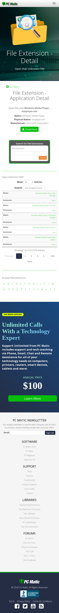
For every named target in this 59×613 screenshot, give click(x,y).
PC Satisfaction (29, 522)
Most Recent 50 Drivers (29, 518)
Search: (18, 187)
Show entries (29, 181)
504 (52, 256)
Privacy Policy (23, 601)
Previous (9, 256)
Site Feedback (29, 560)
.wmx (54, 244)
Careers (29, 493)
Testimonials (29, 480)
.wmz (54, 200)
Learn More (32, 398)
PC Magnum (29, 455)
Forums (29, 475)
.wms (54, 210)
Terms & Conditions (42, 601)
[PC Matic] (10, 3)
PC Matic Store (29, 446)
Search (43, 157)
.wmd (53, 222)
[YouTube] (33, 606)
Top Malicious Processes (29, 509)
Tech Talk (30, 551)
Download (31, 129)
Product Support (29, 484)
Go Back (14, 86)
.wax (54, 232)
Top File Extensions (29, 526)
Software (29, 442)
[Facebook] (17, 606)
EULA (11, 601)
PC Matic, (23, 587)
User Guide (29, 489)
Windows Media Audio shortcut (44, 227)
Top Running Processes (29, 505)
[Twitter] (25, 606)
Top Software (29, 513)
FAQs (29, 471)
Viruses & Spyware (29, 547)
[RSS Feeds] (41, 606)
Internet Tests (29, 542)
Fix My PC (29, 538)
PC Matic (29, 451)
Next (29, 261)
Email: (7, 432)
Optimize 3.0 (29, 459)
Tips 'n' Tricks (29, 555)
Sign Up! (50, 432)
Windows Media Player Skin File (44, 205)
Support (29, 466)
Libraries (29, 500)
